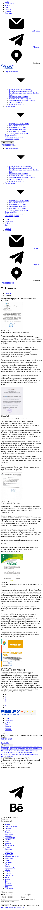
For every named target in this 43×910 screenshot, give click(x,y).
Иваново (8, 839)
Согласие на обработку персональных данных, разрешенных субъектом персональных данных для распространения (19, 754)
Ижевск (8, 841)
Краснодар (9, 853)
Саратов (8, 873)
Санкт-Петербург (11, 826)
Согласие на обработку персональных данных (21, 748)
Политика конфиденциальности (21, 747)
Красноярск (9, 855)
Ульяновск (8, 885)
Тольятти (8, 879)
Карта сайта (5, 747)
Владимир (8, 832)
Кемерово (8, 849)
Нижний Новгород (12, 856)
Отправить (5, 905)
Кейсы (7, 5)
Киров (7, 851)
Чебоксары (9, 888)
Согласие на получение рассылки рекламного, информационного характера (21, 749)
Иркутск (8, 843)
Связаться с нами (7, 142)
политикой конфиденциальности (12, 907)
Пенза (7, 864)
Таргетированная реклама (18, 133)
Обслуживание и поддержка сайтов (22, 100)
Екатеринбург (10, 838)
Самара (7, 870)
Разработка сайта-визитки (18, 97)
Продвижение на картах (17, 127)
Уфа (6, 887)
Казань (7, 847)
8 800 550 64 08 (8, 65)
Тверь (7, 877)
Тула (6, 881)
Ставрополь (9, 875)
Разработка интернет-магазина (20, 89)
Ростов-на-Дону (10, 868)
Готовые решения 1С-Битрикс (20, 98)
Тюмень (8, 883)
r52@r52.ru (36, 31)
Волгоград (9, 834)
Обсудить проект (7, 745)
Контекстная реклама (16, 125)
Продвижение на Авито (17, 131)
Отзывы (8, 11)
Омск (7, 860)
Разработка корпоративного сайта (21, 91)
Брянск (7, 830)
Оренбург (8, 862)
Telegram (36, 47)
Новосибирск (10, 858)
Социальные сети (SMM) (18, 129)
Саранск (8, 872)
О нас (7, 2)
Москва (7, 824)
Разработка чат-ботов (16, 104)
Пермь (7, 866)
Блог (6, 7)
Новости (8, 9)
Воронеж (8, 836)
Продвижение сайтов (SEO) (19, 124)
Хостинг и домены (16, 102)
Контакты (8, 13)
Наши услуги (10, 4)
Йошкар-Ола (9, 845)
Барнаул (8, 828)
